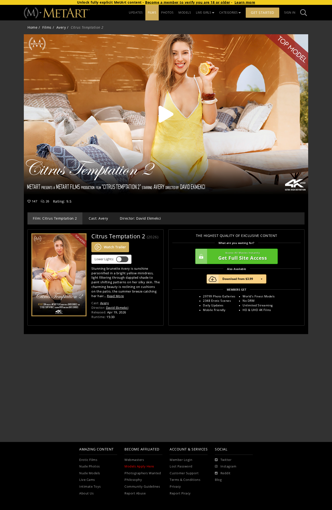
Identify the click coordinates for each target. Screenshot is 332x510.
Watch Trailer (115, 247)
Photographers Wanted (142, 473)
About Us (86, 493)
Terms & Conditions (185, 480)
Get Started (262, 12)
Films (47, 27)
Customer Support (184, 473)
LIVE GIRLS (203, 12)
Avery (61, 27)
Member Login (181, 460)
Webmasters (134, 460)
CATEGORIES (228, 12)
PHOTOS (167, 12)
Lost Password (181, 466)
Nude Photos (89, 466)
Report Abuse (135, 493)
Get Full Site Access (242, 256)
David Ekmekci (117, 307)
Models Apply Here (139, 466)
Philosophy (133, 480)
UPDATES (136, 12)
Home (32, 27)
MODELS (184, 12)
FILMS (152, 12)
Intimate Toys (90, 486)
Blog (218, 480)
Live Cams (87, 480)
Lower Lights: (104, 259)
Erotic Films (88, 460)
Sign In (290, 12)
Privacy (175, 486)
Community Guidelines (142, 486)
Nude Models (89, 473)
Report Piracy (180, 493)
